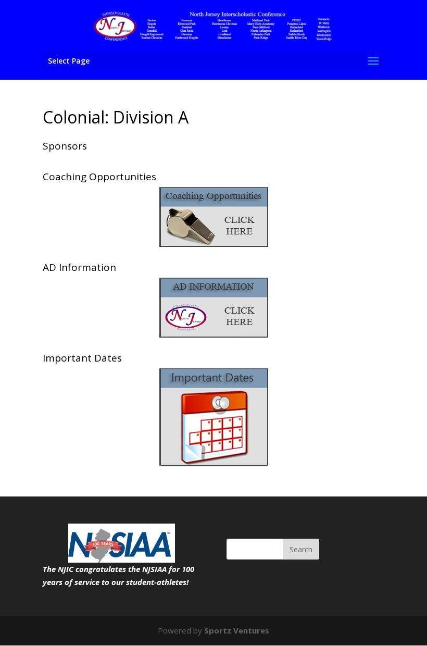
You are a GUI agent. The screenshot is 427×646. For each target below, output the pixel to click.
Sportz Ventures (236, 630)
